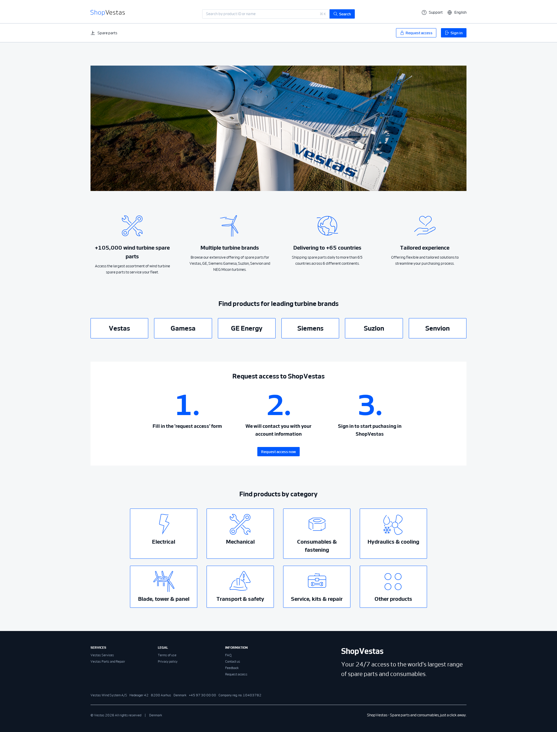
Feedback (232, 668)
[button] (456, 12)
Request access (236, 674)
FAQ (228, 655)
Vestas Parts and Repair (108, 661)
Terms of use (167, 655)
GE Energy (247, 328)
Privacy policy (168, 661)
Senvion (437, 328)
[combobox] (266, 14)
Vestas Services (102, 655)
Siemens (310, 328)
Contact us (232, 661)
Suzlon (374, 328)
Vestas (119, 328)
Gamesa (183, 328)
